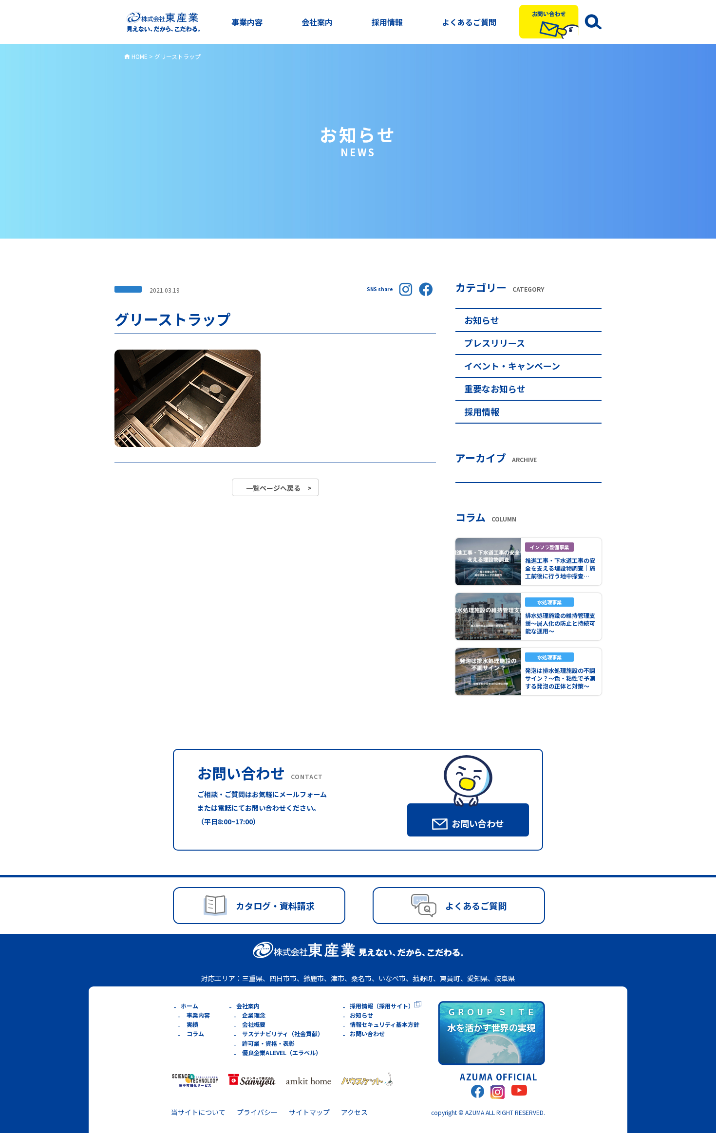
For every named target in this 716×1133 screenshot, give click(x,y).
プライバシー (257, 1112)
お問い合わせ (367, 1033)
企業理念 (253, 1015)
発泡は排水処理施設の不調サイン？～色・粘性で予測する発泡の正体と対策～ (560, 678)
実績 (192, 1024)
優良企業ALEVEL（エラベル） (281, 1052)
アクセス (354, 1112)
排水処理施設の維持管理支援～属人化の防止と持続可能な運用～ (560, 623)
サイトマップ (309, 1112)
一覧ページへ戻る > (279, 488)
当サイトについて (198, 1112)
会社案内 (317, 22)
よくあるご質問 (469, 22)
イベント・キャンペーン (512, 365)
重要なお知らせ (495, 388)
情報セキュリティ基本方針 (384, 1024)
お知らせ (481, 320)
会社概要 (253, 1024)
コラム (195, 1033)
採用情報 (387, 22)
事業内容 (247, 22)
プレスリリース (494, 342)
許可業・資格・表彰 (268, 1043)
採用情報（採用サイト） (382, 1006)
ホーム (189, 1006)
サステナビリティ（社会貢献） (282, 1033)
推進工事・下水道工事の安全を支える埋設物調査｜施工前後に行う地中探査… (560, 568)
